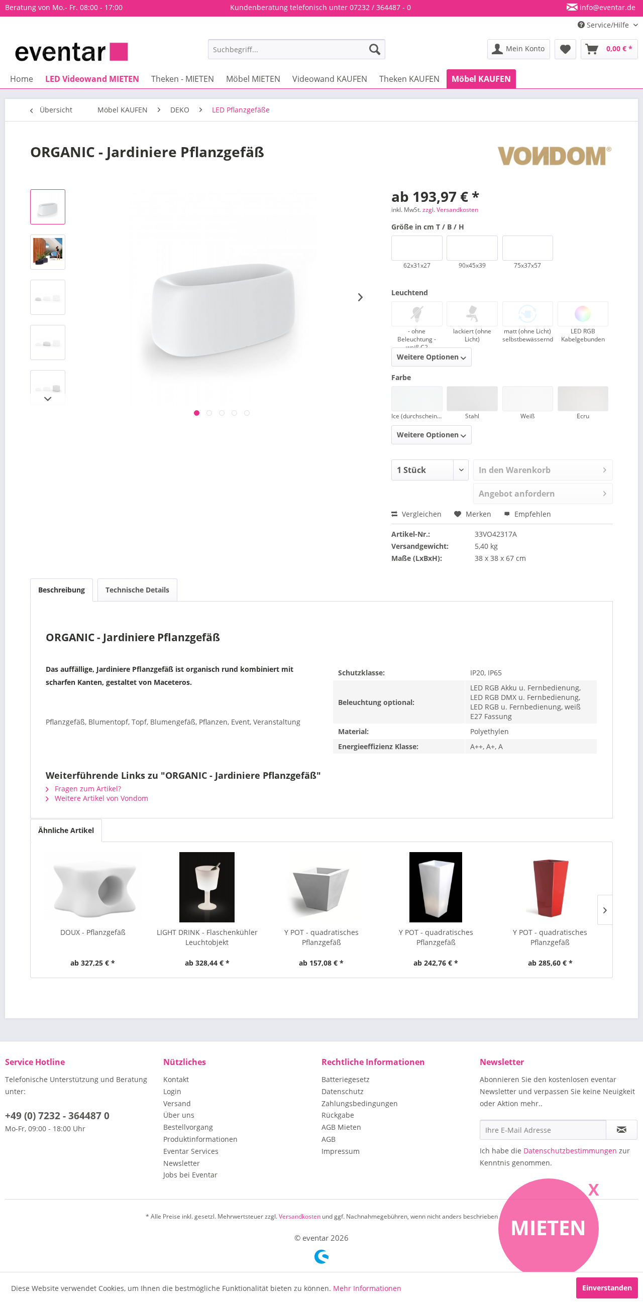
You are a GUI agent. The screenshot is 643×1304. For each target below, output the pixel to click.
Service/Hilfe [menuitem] (608, 25)
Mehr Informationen (367, 1288)
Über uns (178, 1115)
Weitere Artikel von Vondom (100, 798)
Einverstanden (607, 1287)
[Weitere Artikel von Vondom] (554, 161)
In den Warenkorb (515, 470)
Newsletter (181, 1163)
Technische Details (137, 590)
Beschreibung (61, 590)
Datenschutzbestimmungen (570, 1150)
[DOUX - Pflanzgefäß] (93, 887)
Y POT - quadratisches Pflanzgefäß (321, 937)
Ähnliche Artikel (66, 830)
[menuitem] (296, 49)
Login (172, 1091)
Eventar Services (191, 1151)
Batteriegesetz (346, 1079)
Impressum (341, 1151)
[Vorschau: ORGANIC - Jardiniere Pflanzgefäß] (47, 206)
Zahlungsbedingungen (360, 1103)
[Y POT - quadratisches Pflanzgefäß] (321, 887)
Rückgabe (338, 1115)
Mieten (548, 1227)
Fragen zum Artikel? (87, 788)
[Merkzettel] (565, 49)
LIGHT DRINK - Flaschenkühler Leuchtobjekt (207, 937)
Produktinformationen (200, 1139)
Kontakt (176, 1079)
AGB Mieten (341, 1127)
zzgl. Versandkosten (450, 209)
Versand (177, 1103)
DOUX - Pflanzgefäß (93, 932)
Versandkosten (299, 1216)
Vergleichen (421, 514)
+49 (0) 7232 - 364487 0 (57, 1115)
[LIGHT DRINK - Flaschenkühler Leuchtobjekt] (207, 887)
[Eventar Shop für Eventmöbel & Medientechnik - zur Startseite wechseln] (71, 51)
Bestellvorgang (188, 1127)
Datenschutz (343, 1091)
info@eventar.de (606, 7)
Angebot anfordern (517, 493)
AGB (329, 1139)
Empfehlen (531, 514)
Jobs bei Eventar (190, 1174)
